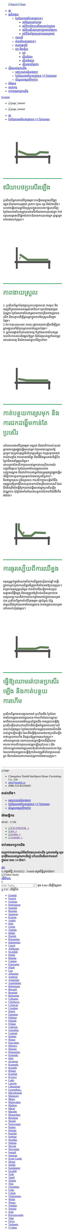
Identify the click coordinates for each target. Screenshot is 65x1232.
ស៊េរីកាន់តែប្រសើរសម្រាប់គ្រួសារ (38, 26)
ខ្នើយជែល (27, 56)
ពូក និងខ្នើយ (21, 49)
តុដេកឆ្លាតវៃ (21, 45)
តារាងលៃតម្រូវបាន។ (25, 41)
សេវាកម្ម (12, 87)
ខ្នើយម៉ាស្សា (28, 60)
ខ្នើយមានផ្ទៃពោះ (30, 64)
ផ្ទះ (9, 10)
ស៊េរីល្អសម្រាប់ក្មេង (31, 22)
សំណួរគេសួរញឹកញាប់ (26, 79)
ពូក (24, 52)
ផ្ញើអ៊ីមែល (6, 878)
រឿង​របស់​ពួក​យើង (17, 68)
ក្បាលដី (19, 37)
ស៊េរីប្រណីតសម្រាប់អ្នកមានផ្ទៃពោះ (39, 29)
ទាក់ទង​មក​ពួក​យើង (18, 91)
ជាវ (3, 867)
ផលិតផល (13, 14)
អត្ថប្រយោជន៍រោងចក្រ (26, 72)
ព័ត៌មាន (12, 83)
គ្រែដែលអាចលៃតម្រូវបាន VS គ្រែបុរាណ (36, 75)
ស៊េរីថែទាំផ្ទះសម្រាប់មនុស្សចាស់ (38, 33)
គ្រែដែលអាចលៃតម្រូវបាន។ (29, 18)
